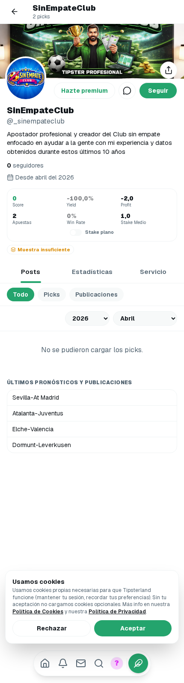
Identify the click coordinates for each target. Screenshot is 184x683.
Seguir (158, 90)
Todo (20, 294)
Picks (52, 294)
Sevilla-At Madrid (35, 397)
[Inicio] (44, 663)
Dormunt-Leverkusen (41, 445)
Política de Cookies (37, 611)
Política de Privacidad (117, 611)
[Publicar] (138, 663)
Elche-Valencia (32, 429)
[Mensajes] (80, 663)
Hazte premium (84, 90)
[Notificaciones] (62, 663)
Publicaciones (96, 294)
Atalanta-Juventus (37, 413)
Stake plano (99, 232)
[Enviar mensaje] (127, 90)
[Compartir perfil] (168, 70)
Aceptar (132, 628)
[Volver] (14, 11)
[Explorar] (98, 663)
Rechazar (52, 628)
